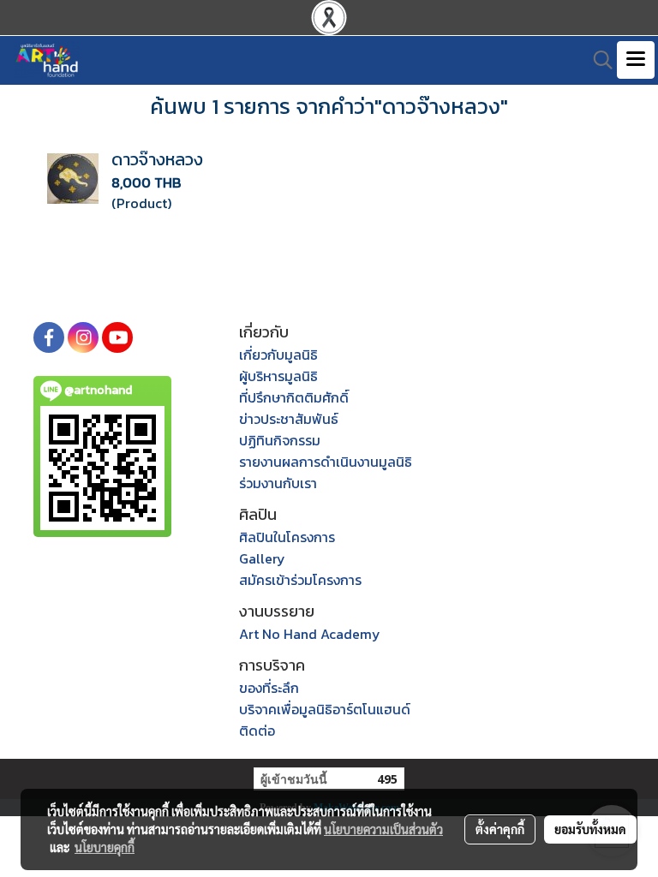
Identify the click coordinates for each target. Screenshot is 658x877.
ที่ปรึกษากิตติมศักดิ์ (294, 397)
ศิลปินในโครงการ (287, 537)
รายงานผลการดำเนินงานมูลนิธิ (325, 461)
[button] (597, 60)
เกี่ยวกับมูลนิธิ (278, 354)
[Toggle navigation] (636, 60)
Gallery (262, 558)
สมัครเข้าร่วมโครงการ (300, 580)
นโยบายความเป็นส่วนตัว (383, 829)
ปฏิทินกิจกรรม (279, 440)
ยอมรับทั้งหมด (590, 829)
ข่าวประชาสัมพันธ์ (288, 419)
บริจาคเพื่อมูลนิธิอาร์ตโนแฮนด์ (324, 709)
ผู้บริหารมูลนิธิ (278, 376)
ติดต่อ (257, 730)
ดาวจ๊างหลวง (157, 159)
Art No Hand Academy (309, 633)
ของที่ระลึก (269, 687)
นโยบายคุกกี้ (105, 847)
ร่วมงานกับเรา (278, 483)
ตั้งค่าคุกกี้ (500, 829)
